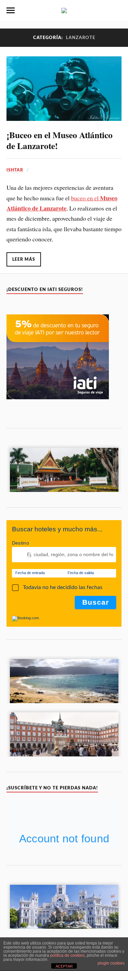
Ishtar (14, 170)
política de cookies (67, 955)
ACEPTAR (64, 966)
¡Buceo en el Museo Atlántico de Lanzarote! (59, 140)
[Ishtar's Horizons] (64, 9)
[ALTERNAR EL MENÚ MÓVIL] (10, 10)
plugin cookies (111, 963)
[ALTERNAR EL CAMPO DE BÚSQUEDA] (117, 10)
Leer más (23, 259)
